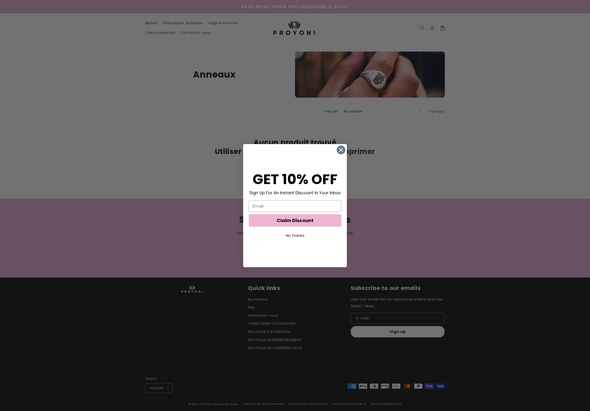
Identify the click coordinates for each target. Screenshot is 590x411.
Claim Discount (295, 220)
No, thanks (295, 235)
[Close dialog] (341, 150)
